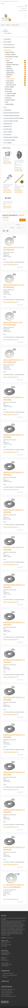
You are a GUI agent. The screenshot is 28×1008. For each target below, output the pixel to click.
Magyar (2, 3)
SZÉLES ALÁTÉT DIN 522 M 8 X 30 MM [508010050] (13, 286)
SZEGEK (6, 102)
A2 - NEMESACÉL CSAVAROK (10, 93)
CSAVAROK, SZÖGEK (7, 50)
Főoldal (2, 25)
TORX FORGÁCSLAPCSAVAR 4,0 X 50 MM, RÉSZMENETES (19, 187)
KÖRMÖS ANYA (15, 75)
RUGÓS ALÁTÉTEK (15, 83)
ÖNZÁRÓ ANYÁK (15, 62)
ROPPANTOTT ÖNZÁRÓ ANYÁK (15, 64)
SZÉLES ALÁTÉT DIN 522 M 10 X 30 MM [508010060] (13, 323)
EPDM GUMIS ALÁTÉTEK (15, 85)
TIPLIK (5, 107)
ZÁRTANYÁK (15, 66)
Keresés (22, 220)
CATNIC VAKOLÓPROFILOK (9, 44)
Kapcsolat (5, 977)
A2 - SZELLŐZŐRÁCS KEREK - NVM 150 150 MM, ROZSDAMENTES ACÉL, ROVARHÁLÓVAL (19, 164)
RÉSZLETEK (20, 267)
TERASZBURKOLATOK (8, 123)
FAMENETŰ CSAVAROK (9, 52)
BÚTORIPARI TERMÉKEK (10, 100)
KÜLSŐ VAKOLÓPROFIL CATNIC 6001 (6, 159)
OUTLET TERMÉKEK (7, 143)
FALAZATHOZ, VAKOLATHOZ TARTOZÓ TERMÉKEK (13, 118)
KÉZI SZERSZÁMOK (7, 134)
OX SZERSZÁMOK (7, 39)
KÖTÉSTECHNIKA (8, 89)
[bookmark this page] (26, 5)
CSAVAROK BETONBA (9, 104)
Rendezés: (12, 227)
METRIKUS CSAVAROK (9, 87)
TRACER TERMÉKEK (7, 42)
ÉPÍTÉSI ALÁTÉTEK (15, 81)
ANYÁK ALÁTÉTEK (8, 59)
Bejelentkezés (22, 10)
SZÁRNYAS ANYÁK (15, 70)
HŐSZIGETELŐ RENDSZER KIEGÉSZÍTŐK (11, 113)
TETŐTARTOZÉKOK (7, 110)
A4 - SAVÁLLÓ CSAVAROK (10, 95)
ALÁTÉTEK (15, 77)
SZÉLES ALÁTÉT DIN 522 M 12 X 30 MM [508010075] (13, 361)
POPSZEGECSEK (8, 98)
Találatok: (18, 224)
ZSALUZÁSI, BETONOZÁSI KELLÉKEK (11, 121)
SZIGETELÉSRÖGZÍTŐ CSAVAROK (11, 56)
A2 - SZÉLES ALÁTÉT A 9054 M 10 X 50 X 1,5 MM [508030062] (13, 886)
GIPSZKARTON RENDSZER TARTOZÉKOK (11, 115)
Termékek (8, 25)
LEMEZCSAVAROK (8, 91)
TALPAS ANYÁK (15, 68)
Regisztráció (24, 8)
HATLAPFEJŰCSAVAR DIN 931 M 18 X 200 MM (7, 203)
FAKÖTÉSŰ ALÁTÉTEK (15, 25)
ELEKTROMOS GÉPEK (8, 129)
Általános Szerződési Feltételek (10, 975)
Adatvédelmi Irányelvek (8, 973)
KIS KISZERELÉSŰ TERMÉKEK (9, 140)
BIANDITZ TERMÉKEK (8, 132)
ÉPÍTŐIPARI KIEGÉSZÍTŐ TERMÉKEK (11, 137)
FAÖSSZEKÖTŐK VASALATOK (9, 47)
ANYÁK (15, 60)
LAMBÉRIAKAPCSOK (8, 126)
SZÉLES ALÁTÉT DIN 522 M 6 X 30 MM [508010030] (13, 248)
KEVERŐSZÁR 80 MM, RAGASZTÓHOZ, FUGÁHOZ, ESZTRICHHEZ (8, 187)
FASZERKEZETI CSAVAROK (10, 54)
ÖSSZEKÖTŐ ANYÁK (15, 73)
